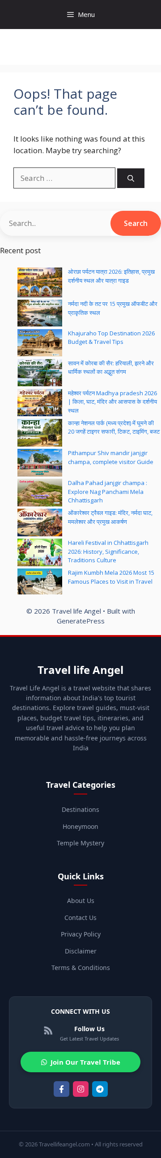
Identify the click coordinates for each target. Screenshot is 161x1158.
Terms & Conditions (80, 967)
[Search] (130, 178)
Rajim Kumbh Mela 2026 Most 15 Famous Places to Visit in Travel (111, 577)
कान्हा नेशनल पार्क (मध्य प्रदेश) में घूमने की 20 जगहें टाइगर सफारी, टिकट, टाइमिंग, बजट (114, 427)
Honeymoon (80, 826)
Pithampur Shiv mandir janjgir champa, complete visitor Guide (110, 457)
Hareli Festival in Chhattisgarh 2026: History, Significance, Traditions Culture (108, 551)
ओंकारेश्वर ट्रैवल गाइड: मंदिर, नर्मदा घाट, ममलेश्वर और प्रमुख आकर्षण (110, 517)
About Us (80, 900)
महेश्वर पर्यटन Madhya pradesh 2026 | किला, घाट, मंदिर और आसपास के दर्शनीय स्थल (112, 401)
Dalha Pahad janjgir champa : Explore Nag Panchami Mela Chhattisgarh (107, 491)
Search (136, 223)
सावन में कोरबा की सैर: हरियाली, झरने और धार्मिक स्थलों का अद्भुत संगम (111, 367)
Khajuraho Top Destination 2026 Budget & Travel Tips (111, 337)
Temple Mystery (80, 843)
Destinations (80, 809)
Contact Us (80, 917)
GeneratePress (81, 620)
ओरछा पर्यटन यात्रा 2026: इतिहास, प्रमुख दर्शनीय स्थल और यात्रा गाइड (111, 276)
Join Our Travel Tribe (85, 1062)
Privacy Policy (81, 934)
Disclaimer (81, 951)
